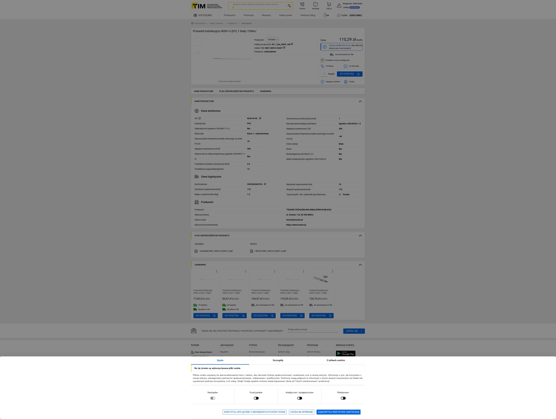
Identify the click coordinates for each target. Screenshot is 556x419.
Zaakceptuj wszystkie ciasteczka (338, 412)
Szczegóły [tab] (278, 360)
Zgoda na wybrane (301, 412)
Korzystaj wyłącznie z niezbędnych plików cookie (254, 412)
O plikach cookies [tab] (336, 360)
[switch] (256, 398)
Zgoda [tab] (220, 360)
